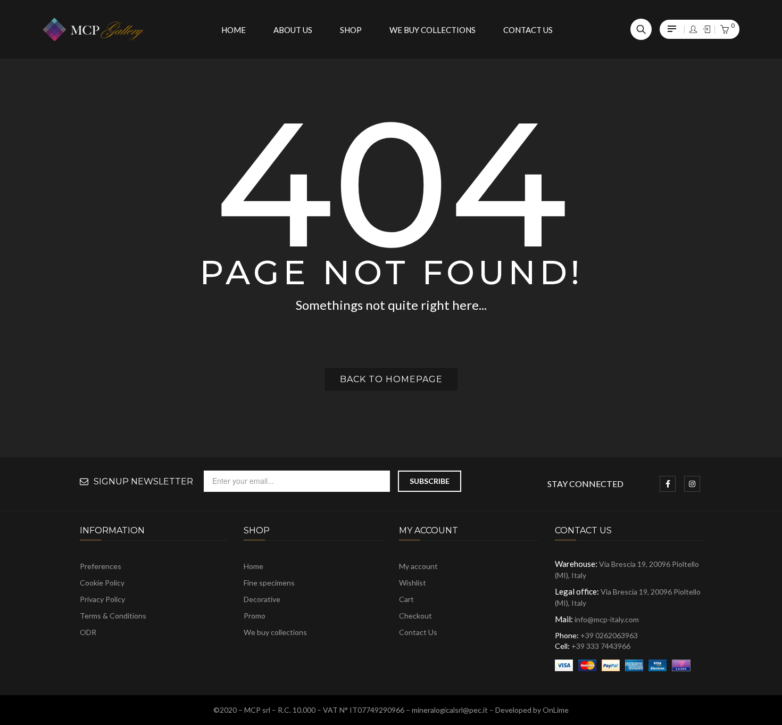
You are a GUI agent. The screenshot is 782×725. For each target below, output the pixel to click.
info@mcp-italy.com (607, 619)
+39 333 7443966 (600, 645)
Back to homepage (391, 379)
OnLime (556, 709)
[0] (724, 30)
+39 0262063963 (609, 635)
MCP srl (257, 709)
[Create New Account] (706, 30)
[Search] (641, 29)
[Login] (693, 30)
